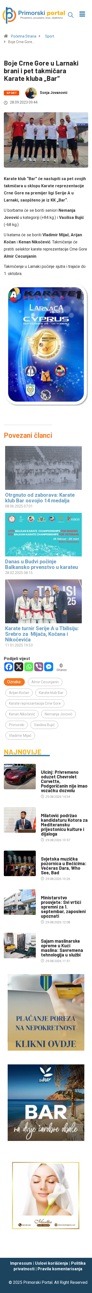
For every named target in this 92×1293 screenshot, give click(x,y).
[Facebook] (8, 666)
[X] (18, 666)
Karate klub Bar (51, 693)
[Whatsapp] (28, 666)
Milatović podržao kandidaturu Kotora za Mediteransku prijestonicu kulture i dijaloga (64, 825)
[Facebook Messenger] (48, 666)
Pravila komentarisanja (60, 1268)
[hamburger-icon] (82, 14)
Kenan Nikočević (22, 714)
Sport (49, 36)
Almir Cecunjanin (45, 682)
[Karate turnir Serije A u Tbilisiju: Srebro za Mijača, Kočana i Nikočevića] (43, 601)
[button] (71, 15)
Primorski (16, 725)
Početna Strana (23, 36)
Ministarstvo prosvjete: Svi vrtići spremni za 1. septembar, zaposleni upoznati (63, 907)
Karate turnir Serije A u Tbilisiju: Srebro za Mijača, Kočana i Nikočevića (42, 634)
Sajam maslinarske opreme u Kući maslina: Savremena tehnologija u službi (62, 948)
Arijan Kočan (19, 693)
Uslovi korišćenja (51, 1263)
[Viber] (38, 666)
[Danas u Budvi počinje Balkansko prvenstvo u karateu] (43, 534)
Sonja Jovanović (53, 93)
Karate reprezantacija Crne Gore (35, 703)
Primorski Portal (37, 1282)
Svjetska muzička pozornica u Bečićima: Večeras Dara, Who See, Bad (63, 865)
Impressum (21, 1263)
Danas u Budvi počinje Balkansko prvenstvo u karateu (41, 564)
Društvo (48, 767)
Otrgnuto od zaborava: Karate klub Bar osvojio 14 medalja (40, 498)
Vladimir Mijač (20, 735)
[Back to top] (80, 1248)
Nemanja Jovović (58, 714)
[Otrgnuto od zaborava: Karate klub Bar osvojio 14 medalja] (43, 468)
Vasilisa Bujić (44, 725)
